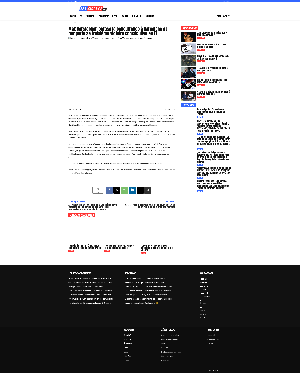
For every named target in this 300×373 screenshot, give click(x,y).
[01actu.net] (92, 9)
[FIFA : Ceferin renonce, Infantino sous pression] (188, 72)
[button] (224, 15)
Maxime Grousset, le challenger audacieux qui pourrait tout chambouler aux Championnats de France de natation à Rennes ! (213, 184)
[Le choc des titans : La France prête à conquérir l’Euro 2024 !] (121, 231)
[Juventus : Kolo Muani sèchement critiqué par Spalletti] (188, 60)
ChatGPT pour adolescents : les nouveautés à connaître (212, 81)
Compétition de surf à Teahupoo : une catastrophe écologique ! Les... (85, 247)
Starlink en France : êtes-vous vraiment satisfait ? (211, 46)
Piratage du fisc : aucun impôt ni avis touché (86, 287)
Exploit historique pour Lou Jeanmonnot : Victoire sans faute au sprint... (157, 248)
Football (200, 61)
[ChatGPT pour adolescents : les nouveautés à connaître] (188, 84)
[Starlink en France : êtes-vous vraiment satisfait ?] (188, 48)
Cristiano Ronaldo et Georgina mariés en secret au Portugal (149, 299)
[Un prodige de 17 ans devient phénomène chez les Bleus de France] (188, 113)
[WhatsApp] (124, 190)
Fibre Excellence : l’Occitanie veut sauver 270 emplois (90, 303)
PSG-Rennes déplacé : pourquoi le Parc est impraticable (148, 291)
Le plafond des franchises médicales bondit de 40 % (90, 295)
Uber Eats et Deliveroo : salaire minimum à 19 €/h (145, 278)
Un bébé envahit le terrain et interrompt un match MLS (90, 282)
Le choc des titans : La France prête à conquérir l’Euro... (119, 247)
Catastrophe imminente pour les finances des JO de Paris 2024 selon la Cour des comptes (150, 206)
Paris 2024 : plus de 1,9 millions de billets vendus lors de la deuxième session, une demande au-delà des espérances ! (214, 171)
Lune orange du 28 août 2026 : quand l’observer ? (212, 34)
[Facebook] (109, 190)
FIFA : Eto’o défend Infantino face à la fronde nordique (213, 93)
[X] (116, 190)
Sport (76, 23)
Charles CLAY (78, 110)
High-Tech (200, 50)
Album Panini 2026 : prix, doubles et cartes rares (144, 282)
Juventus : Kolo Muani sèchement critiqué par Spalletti (213, 57)
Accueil (70, 23)
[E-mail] (140, 190)
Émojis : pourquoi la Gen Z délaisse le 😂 (141, 303)
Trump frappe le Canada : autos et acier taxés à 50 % (89, 278)
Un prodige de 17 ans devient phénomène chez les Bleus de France (211, 112)
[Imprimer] (147, 190)
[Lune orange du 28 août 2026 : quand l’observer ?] (188, 37)
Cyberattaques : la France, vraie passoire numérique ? (146, 295)
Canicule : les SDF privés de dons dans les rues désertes (148, 287)
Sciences (200, 38)
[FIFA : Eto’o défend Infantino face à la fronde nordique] (188, 96)
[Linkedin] (132, 190)
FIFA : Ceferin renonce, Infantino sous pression (212, 69)
